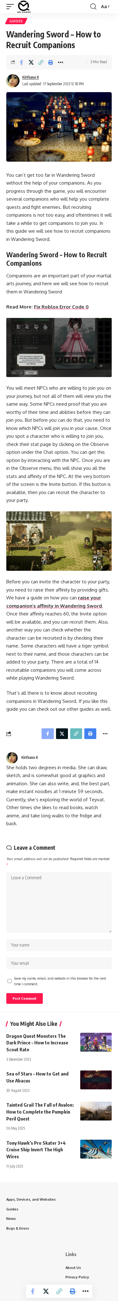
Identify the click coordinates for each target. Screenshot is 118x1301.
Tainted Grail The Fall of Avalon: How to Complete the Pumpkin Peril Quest (40, 1111)
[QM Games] (24, 6)
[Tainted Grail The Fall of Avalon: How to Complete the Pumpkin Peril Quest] (96, 1111)
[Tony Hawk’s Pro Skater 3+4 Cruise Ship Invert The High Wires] (96, 1149)
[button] (11, 6)
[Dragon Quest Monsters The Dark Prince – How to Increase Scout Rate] (96, 1042)
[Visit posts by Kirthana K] (13, 80)
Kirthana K (30, 77)
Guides (16, 21)
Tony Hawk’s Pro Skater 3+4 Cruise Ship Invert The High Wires (36, 1149)
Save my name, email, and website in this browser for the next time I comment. (60, 981)
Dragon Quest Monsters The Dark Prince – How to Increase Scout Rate (37, 1043)
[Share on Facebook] (21, 62)
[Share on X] (31, 62)
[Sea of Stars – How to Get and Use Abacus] (96, 1079)
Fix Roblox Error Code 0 (61, 307)
